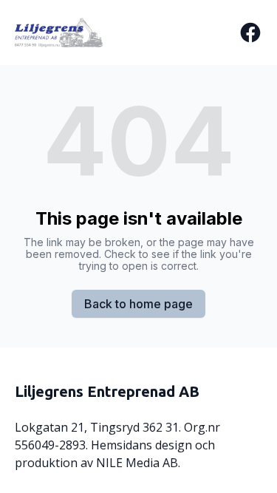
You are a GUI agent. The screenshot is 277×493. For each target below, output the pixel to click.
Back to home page (138, 303)
